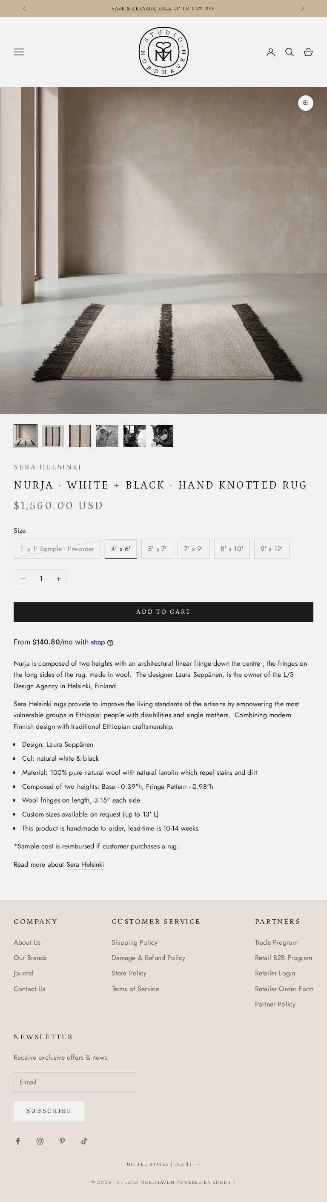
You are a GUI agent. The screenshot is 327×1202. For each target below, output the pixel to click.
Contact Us (30, 989)
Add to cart (163, 611)
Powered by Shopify (206, 1182)
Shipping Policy (135, 942)
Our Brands (30, 958)
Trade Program (276, 942)
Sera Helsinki (48, 467)
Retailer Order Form (284, 989)
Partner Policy (275, 1004)
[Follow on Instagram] (40, 1141)
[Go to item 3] (80, 436)
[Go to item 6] (162, 436)
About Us (27, 942)
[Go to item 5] (134, 436)
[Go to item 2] (53, 436)
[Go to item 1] (25, 436)
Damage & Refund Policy (149, 958)
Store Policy (129, 973)
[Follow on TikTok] (84, 1141)
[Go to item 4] (107, 436)
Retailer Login (275, 973)
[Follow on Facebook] (18, 1141)
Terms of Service (135, 989)
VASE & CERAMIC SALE (142, 8)
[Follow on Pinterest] (62, 1141)
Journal (24, 973)
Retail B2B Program (283, 958)
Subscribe (49, 1111)
